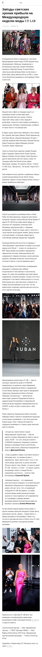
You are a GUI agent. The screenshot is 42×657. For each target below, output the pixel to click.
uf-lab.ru (9, 646)
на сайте (34, 620)
